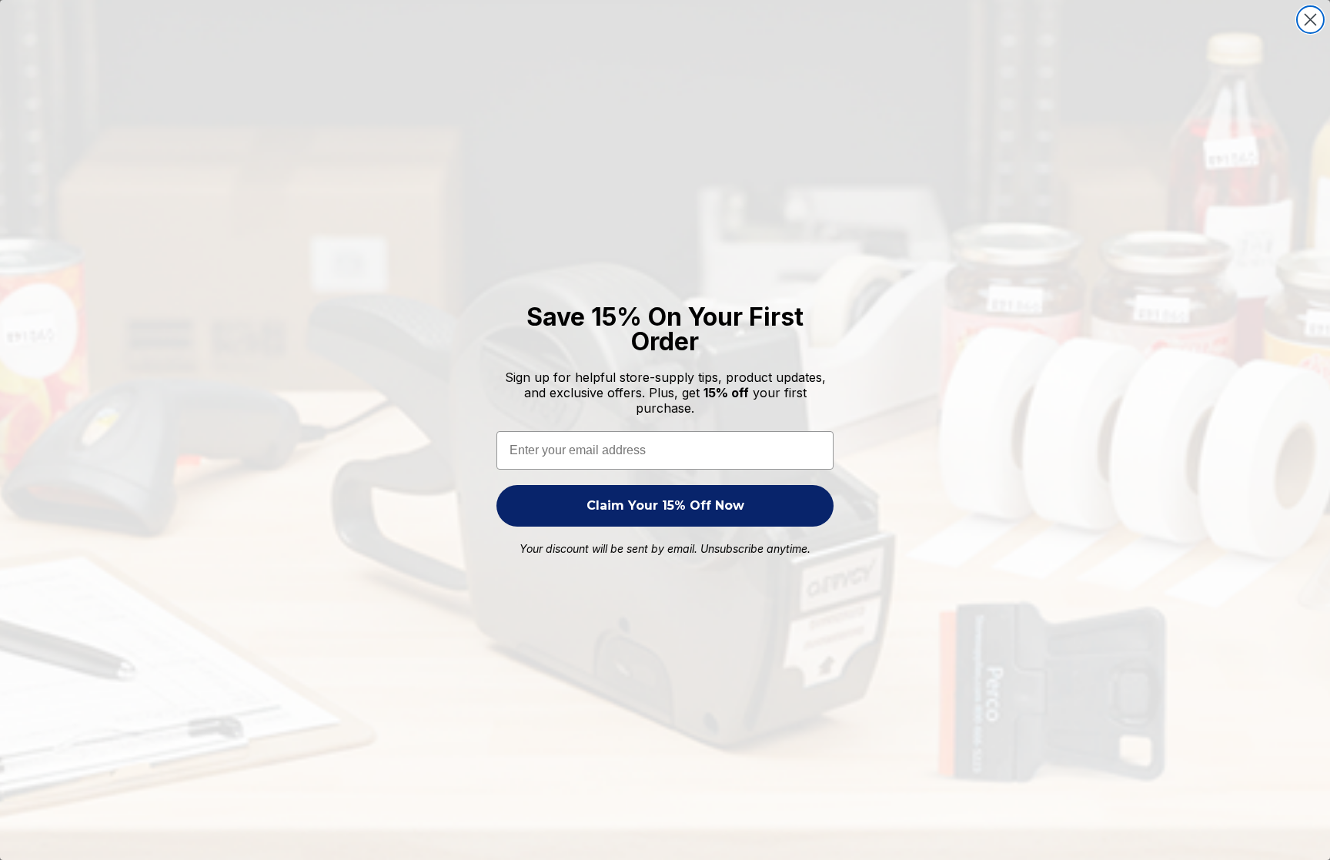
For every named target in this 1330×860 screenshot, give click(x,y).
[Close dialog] (1310, 19)
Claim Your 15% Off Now (665, 505)
